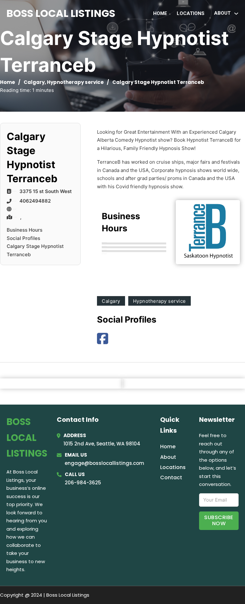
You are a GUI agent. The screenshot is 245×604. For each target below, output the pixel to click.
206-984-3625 (83, 482)
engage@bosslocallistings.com (104, 463)
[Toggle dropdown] (236, 13)
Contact (171, 477)
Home (160, 13)
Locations (190, 13)
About (168, 457)
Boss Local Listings (60, 13)
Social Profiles (23, 238)
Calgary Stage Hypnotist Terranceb (35, 250)
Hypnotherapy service (75, 82)
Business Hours (24, 230)
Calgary (34, 82)
